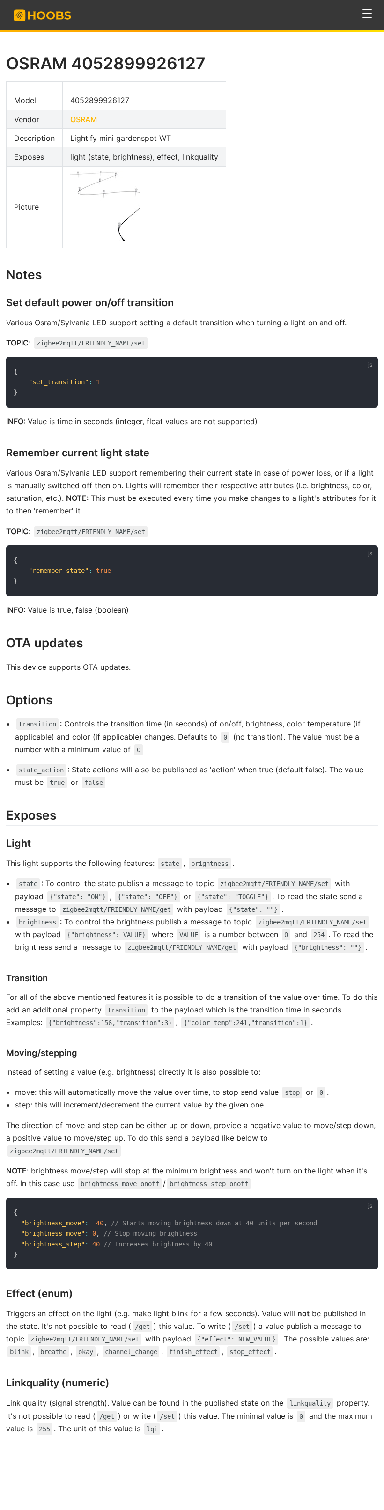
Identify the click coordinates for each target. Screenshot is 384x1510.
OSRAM (83, 119)
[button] (367, 14)
